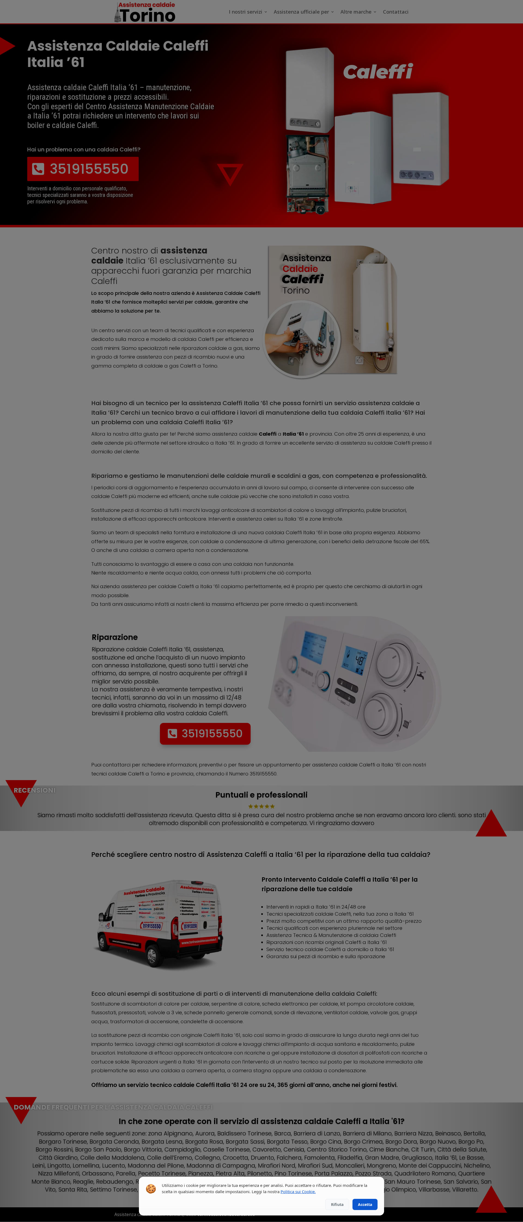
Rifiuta (337, 1204)
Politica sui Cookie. (298, 1191)
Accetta (365, 1204)
